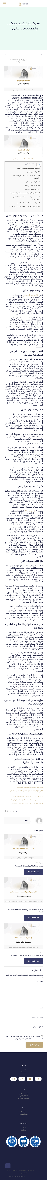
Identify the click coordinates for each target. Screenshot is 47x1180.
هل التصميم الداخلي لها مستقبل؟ (28, 203)
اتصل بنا (23, 1128)
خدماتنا (23, 1072)
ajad (24, 59)
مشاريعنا (23, 1112)
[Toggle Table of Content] (37, 165)
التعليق (40, 981)
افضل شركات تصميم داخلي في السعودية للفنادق (26, 177)
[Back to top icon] (7, 1165)
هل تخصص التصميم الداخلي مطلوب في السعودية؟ (26, 198)
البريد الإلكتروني (37, 1017)
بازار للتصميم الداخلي (31, 189)
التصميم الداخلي (30, 295)
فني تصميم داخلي (32, 172)
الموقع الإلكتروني (38, 1027)
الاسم (41, 1008)
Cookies (10, 1176)
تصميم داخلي (23, 1093)
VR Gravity (30, 511)
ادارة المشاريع (24, 1096)
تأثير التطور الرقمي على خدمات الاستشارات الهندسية (27, 803)
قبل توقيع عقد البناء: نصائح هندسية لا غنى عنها (28, 796)
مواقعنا (23, 1130)
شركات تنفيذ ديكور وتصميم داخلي (23, 158)
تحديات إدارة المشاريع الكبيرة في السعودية (30, 787)
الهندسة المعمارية (23, 1098)
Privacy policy (20, 1176)
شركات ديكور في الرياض (31, 185)
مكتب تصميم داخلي (32, 182)
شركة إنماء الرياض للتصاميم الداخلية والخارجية (24, 193)
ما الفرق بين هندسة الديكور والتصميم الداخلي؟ (24, 206)
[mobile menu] (4, 4)
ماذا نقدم (23, 1069)
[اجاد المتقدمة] (23, 4)
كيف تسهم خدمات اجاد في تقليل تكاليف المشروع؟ (27, 800)
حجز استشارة (23, 1114)
